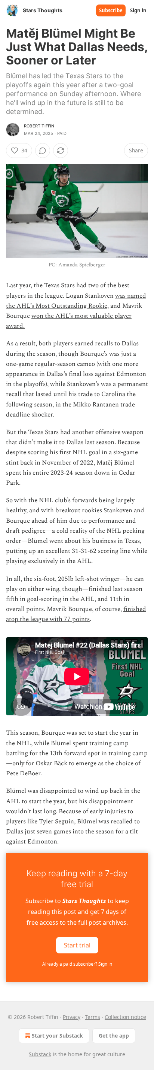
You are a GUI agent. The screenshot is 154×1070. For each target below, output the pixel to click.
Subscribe (111, 10)
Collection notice (125, 1016)
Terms (92, 1016)
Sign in (138, 10)
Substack (40, 1054)
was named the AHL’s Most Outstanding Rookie (76, 301)
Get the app (114, 1035)
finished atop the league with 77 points (76, 614)
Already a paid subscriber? (77, 964)
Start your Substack (57, 1035)
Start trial (77, 945)
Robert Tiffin (39, 126)
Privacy (71, 1016)
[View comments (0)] (42, 150)
